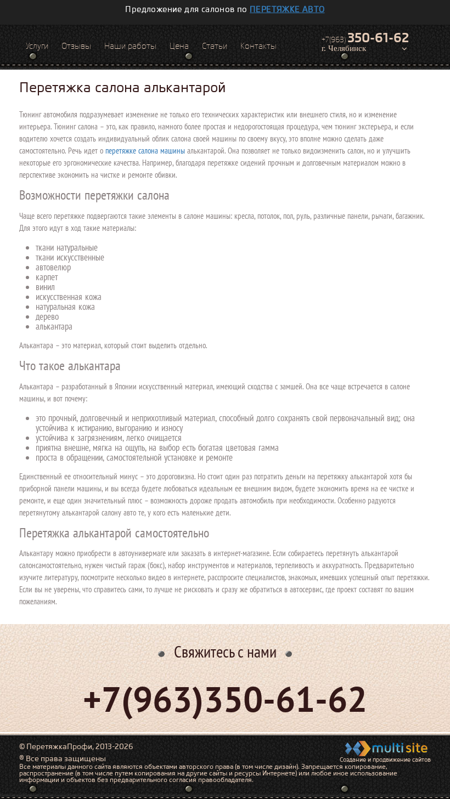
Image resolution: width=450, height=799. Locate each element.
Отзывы (76, 46)
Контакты (258, 46)
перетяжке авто (287, 9)
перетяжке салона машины (145, 150)
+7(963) (365, 37)
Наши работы (130, 46)
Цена (179, 46)
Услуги (37, 46)
